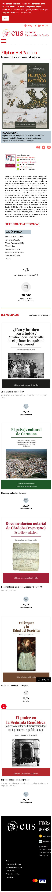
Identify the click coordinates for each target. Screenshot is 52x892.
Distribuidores (10, 871)
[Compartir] (38, 147)
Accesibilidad (25, 25)
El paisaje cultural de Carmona (13, 493)
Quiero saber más (23, 12)
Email (47, 25)
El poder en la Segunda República (15, 780)
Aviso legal (9, 861)
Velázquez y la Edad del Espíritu (14, 685)
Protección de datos (13, 874)
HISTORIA (16, 256)
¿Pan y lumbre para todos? (12, 392)
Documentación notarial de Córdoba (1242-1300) (21, 587)
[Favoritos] (45, 326)
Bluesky (39, 25)
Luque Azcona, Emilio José (26, 162)
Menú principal (3, 41)
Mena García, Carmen (24, 167)
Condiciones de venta (13, 864)
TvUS (43, 25)
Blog (30, 25)
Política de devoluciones (14, 867)
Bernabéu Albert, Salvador (26, 157)
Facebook (35, 25)
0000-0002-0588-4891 (26, 164)
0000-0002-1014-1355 (26, 169)
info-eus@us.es (43, 855)
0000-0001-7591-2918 (26, 160)
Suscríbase (10, 877)
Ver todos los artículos (38, 315)
